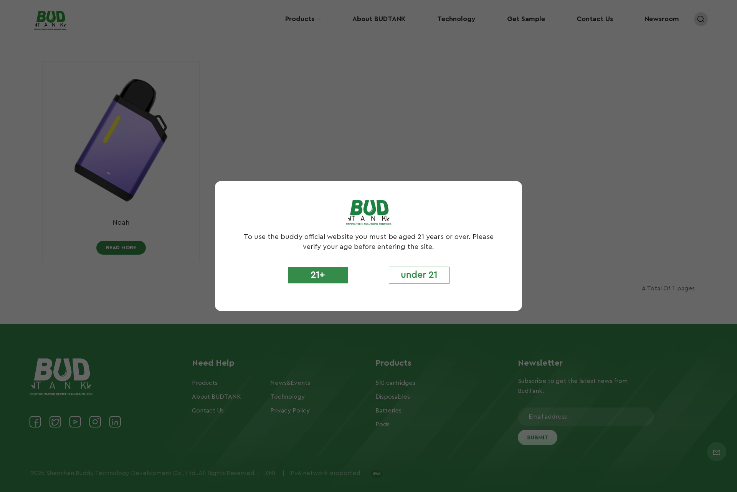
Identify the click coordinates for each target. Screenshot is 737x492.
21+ (318, 274)
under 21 (419, 274)
